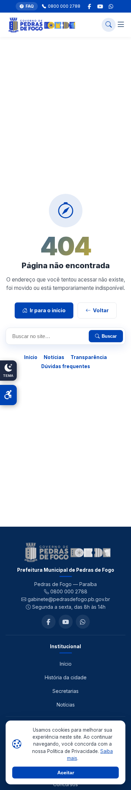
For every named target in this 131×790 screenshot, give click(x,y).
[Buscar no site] (109, 25)
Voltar (101, 310)
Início (30, 357)
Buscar (109, 336)
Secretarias (65, 691)
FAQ (30, 6)
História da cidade (66, 677)
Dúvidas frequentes (65, 366)
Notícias (54, 357)
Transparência (89, 357)
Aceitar (65, 772)
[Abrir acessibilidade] (8, 395)
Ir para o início (48, 310)
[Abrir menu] (120, 25)
